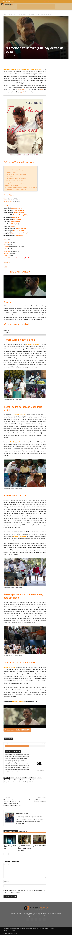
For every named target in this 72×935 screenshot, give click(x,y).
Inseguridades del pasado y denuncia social (17, 183)
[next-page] (7, 854)
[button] (57, 1)
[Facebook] (5, 63)
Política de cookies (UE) (26, 928)
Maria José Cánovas (13, 56)
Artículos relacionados (11, 831)
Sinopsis (10, 176)
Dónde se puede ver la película (16, 178)
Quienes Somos (44, 928)
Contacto (52, 928)
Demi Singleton (32, 777)
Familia (22, 779)
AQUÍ (41, 90)
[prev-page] (5, 854)
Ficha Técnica (11, 172)
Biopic (12, 777)
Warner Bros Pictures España (19, 781)
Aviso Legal (36, 928)
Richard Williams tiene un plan (13, 180)
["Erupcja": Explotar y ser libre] (39, 839)
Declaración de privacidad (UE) (11, 928)
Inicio (5, 14)
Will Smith (30, 781)
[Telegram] (17, 63)
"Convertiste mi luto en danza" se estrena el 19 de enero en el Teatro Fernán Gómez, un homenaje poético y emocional (13, 802)
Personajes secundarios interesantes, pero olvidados (20, 187)
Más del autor (23, 831)
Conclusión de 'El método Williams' (15, 189)
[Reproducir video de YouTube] (25, 286)
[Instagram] (32, 919)
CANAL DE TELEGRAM (23, 730)
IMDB (5, 267)
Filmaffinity (7, 262)
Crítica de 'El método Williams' (13, 170)
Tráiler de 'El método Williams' (16, 174)
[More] (25, 63)
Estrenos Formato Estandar (20, 14)
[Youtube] (44, 919)
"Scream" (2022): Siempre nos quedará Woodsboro (37, 801)
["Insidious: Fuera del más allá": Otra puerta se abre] (10, 839)
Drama (5, 779)
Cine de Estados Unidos (21, 777)
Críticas (10, 14)
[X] (9, 63)
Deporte (39, 777)
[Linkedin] (13, 63)
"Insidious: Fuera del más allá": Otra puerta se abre (10, 846)
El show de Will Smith (11, 185)
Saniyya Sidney (7, 781)
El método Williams (13, 779)
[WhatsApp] (21, 63)
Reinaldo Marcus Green (30, 779)
